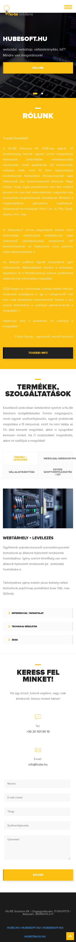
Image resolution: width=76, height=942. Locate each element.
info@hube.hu (38, 764)
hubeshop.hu (53, 927)
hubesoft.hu (31, 927)
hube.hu (13, 927)
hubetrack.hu (35, 936)
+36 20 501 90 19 (38, 732)
